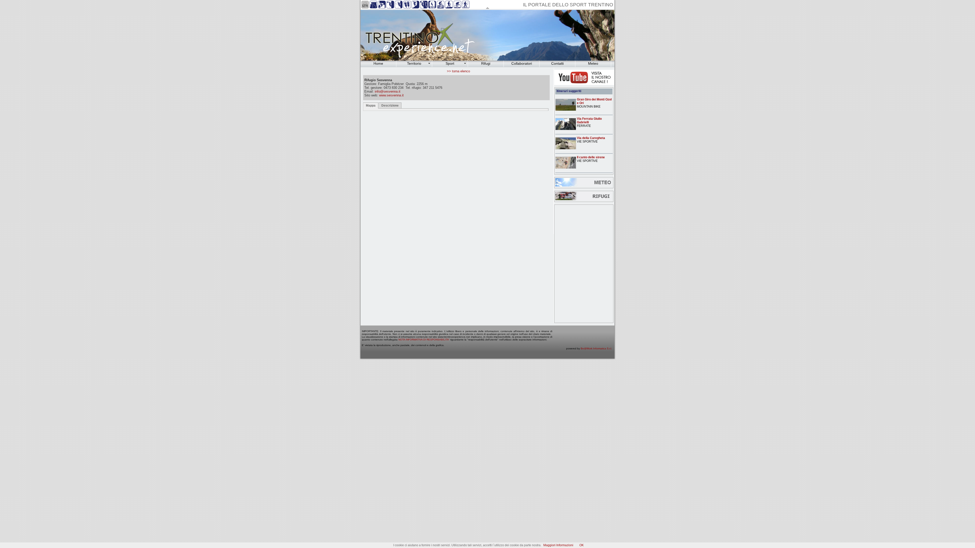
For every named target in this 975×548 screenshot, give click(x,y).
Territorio (414, 63)
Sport (450, 63)
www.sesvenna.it (391, 95)
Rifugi (485, 63)
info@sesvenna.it (387, 91)
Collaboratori (521, 63)
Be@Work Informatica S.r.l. (596, 348)
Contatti (557, 63)
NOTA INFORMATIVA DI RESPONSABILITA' (423, 339)
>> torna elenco (458, 71)
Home (378, 63)
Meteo (593, 63)
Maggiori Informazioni (558, 545)
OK (581, 545)
